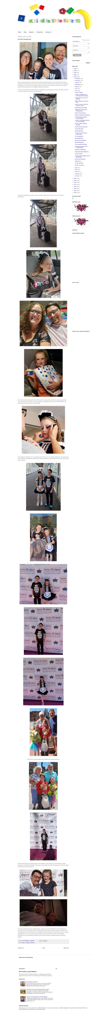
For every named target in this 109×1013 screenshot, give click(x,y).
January (77, 175)
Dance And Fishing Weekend (81, 151)
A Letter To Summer (79, 165)
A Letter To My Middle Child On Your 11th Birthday (82, 121)
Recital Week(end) (79, 142)
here (26, 83)
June (76, 90)
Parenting (28, 942)
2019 (75, 180)
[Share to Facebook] (44, 941)
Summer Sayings (79, 92)
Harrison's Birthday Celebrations (82, 115)
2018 (75, 182)
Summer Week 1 (79, 153)
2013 (75, 192)
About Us (31, 32)
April (76, 169)
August (77, 86)
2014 (75, 190)
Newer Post (21, 948)
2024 (75, 70)
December (77, 78)
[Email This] (39, 941)
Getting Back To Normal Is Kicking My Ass (81, 110)
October (77, 82)
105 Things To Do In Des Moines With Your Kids (37, 989)
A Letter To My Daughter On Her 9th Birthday (36, 996)
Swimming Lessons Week (81, 107)
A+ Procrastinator (79, 136)
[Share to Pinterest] (46, 941)
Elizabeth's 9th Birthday (80, 149)
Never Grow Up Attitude (80, 140)
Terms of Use (42, 1007)
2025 (75, 68)
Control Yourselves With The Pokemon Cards (81, 105)
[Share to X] (43, 941)
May (76, 167)
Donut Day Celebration (80, 159)
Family (23, 942)
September (78, 84)
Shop (25, 32)
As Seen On (39, 32)
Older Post (66, 948)
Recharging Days (79, 138)
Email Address (81, 41)
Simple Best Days (79, 131)
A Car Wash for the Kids (31, 981)
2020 (75, 178)
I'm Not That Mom (79, 163)
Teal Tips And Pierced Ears (81, 126)
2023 (75, 72)
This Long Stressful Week (81, 144)
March (76, 171)
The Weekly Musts (79, 128)
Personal (32, 942)
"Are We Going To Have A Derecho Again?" (81, 117)
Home (19, 32)
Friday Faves (78, 161)
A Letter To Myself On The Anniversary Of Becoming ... (82, 95)
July (76, 88)
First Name (81, 45)
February (77, 173)
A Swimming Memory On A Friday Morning (81, 147)
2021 (75, 76)
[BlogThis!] (41, 941)
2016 (75, 186)
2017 (75, 184)
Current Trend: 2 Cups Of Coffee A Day (81, 133)
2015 (75, 188)
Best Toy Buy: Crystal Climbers (27, 971)
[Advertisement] (81, 306)
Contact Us (48, 32)
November (77, 80)
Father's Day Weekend (80, 113)
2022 (75, 74)
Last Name (81, 50)
